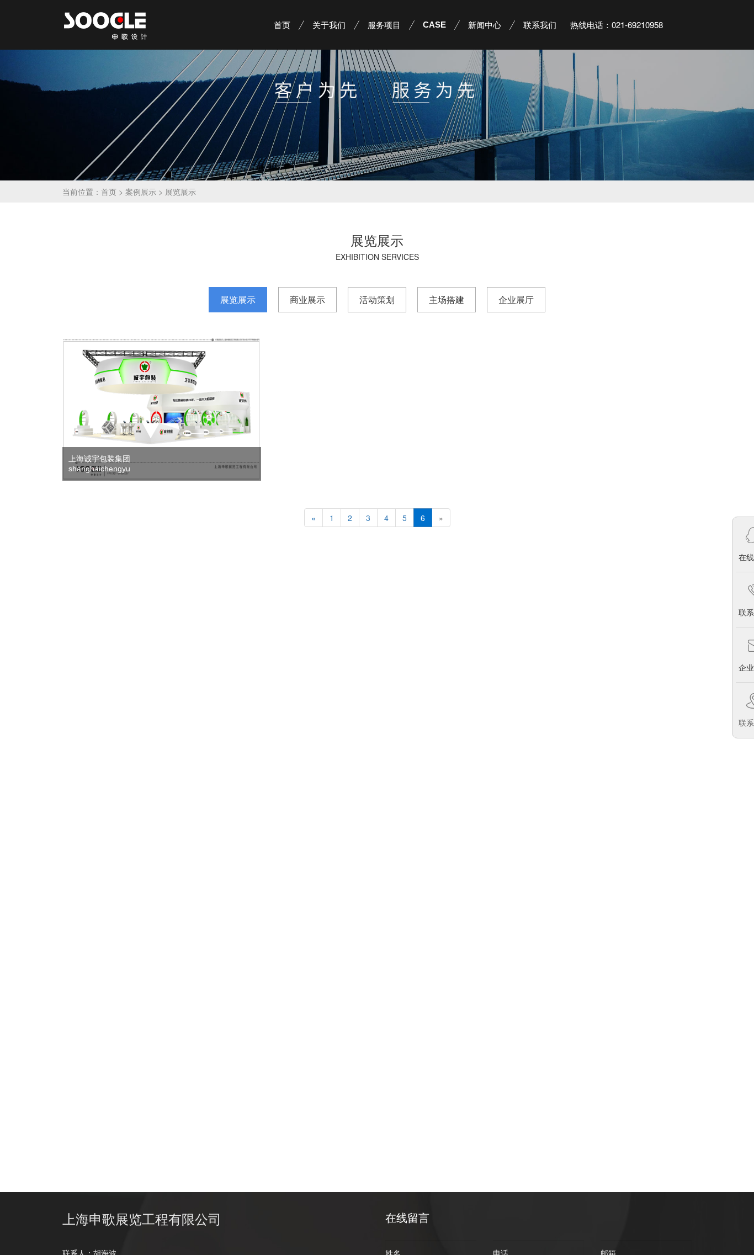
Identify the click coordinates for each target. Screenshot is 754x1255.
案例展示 (140, 191)
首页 (108, 191)
